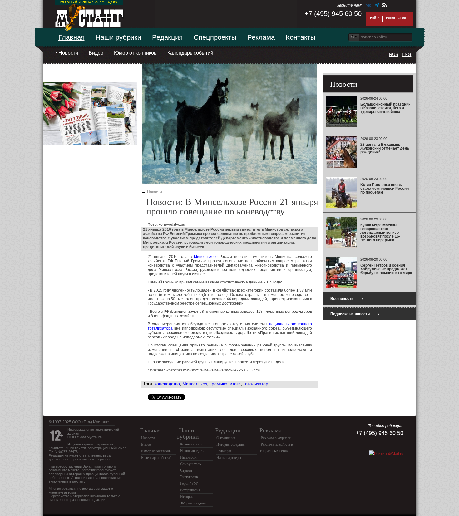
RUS (393, 54)
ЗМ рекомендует (193, 503)
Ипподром (188, 457)
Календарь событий (190, 53)
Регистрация (396, 18)
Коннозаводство (192, 451)
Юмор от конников (135, 53)
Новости (68, 53)
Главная (71, 37)
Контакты (300, 37)
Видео (96, 53)
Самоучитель (190, 464)
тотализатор (255, 383)
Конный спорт (191, 444)
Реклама (261, 37)
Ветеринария (190, 490)
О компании (225, 438)
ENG (406, 54)
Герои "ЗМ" (189, 483)
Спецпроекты (215, 37)
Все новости (347, 298)
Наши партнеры (228, 457)
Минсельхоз (194, 383)
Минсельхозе (206, 256)
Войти (374, 18)
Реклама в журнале (276, 438)
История (187, 496)
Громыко (218, 383)
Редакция (167, 37)
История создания (230, 444)
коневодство (167, 383)
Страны (186, 470)
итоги (235, 383)
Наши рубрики (118, 37)
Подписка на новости (355, 313)
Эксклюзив (189, 477)
